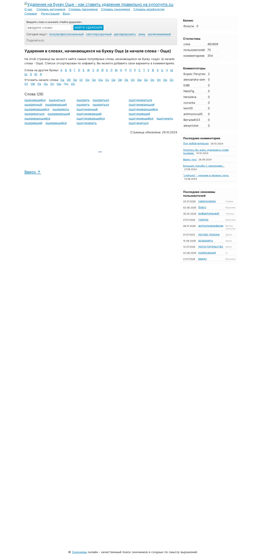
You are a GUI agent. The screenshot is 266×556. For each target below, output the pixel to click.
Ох (39, 84)
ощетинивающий (142, 104)
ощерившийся (56, 123)
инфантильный (208, 213)
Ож (100, 80)
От (26, 84)
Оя (73, 84)
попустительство (210, 246)
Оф (33, 84)
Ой (120, 80)
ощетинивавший (89, 114)
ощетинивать (87, 123)
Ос (172, 80)
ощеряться (101, 104)
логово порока (208, 234)
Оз (107, 80)
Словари (30, 13)
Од (87, 80)
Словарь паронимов (83, 9)
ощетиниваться (140, 100)
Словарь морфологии (148, 9)
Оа (62, 80)
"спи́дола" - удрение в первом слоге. (206, 175)
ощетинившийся (141, 118)
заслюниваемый (159, 34)
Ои (113, 80)
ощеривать (60, 109)
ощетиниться (139, 123)
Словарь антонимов (51, 9)
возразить (205, 240)
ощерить (83, 100)
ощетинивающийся (143, 109)
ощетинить (165, 118)
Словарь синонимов (115, 9)
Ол (133, 80)
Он (146, 80)
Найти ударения (88, 27)
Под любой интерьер (196, 143)
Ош (59, 84)
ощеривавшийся (36, 109)
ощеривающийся (37, 118)
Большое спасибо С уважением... (204, 165)
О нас (28, 9)
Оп (159, 80)
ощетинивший (139, 114)
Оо (152, 80)
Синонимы (79, 552)
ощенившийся (35, 100)
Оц (46, 84)
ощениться (57, 100)
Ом (139, 80)
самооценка (207, 201)
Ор (165, 80)
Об (69, 80)
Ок (126, 80)
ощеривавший (56, 104)
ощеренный (33, 104)
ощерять (83, 104)
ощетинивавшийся (91, 118)
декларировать (125, 34)
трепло (203, 219)
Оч (52, 84)
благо (202, 207)
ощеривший (33, 123)
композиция (207, 252)
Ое (94, 80)
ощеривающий (59, 114)
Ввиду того (190, 159)
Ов (75, 80)
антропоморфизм (210, 225)
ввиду (202, 258)
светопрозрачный (99, 34)
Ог (81, 80)
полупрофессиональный (66, 34)
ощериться (101, 100)
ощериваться (34, 114)
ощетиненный (87, 109)
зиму (141, 34)
